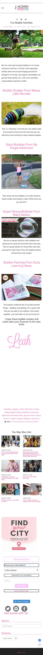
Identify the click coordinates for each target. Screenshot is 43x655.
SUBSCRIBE (21, 586)
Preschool (34, 412)
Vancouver (35, 418)
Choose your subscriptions (14, 565)
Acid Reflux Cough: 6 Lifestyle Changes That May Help (10, 478)
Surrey (19, 418)
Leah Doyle (9, 26)
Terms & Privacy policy (21, 591)
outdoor (29, 421)
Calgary (15, 409)
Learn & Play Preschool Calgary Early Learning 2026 (31, 500)
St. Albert (12, 418)
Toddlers (26, 418)
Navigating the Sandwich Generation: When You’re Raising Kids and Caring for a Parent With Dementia (32, 454)
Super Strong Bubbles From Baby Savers (21, 213)
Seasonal (6, 415)
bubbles (21, 421)
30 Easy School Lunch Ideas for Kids (10, 500)
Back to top (22, 652)
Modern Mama (16, 412)
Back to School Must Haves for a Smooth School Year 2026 (10, 453)
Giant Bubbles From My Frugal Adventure (21, 146)
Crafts (21, 409)
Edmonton (29, 409)
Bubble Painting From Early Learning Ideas (22, 264)
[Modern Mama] (21, 7)
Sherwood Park (16, 415)
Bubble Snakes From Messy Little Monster (21, 92)
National (26, 412)
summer (35, 421)
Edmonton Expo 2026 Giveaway (29, 477)
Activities (7, 409)
